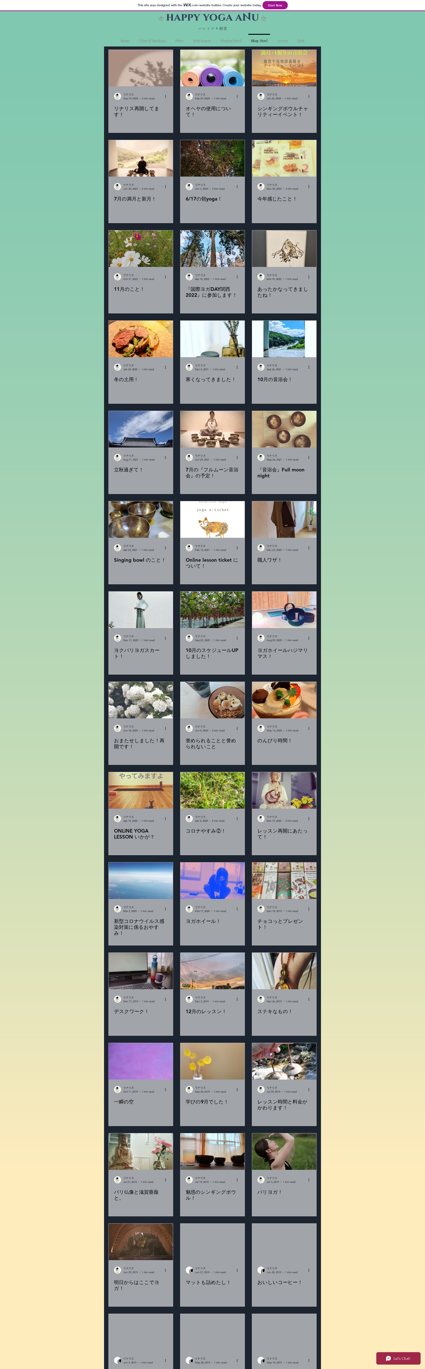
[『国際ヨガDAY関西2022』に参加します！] (212, 248)
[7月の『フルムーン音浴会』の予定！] (212, 429)
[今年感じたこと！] (284, 158)
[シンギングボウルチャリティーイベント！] (284, 68)
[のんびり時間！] (284, 700)
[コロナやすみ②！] (212, 790)
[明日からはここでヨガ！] (141, 1242)
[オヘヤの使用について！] (212, 68)
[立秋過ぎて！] (141, 429)
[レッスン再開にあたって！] (284, 790)
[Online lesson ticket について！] (212, 519)
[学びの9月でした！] (212, 1061)
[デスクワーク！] (141, 971)
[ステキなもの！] (284, 971)
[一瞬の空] (141, 1061)
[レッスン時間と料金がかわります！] (284, 1061)
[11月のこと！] (141, 248)
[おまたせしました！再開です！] (141, 700)
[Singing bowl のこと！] (141, 519)
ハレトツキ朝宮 (212, 28)
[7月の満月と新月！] (141, 158)
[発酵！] (212, 1332)
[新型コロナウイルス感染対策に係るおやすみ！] (141, 880)
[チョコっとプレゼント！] (284, 880)
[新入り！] (284, 1332)
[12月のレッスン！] (212, 971)
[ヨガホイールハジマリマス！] (284, 610)
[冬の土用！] (141, 339)
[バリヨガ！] (284, 1151)
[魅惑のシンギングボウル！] (212, 1151)
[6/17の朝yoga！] (212, 158)
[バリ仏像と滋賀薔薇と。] (141, 1151)
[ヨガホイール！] (212, 880)
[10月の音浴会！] (284, 339)
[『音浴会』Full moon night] (284, 429)
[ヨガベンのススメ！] (141, 1332)
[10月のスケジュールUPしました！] (212, 610)
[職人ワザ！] (284, 519)
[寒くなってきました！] (212, 339)
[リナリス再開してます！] (141, 68)
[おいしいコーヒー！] (284, 1242)
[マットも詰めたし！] (212, 1242)
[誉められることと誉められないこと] (212, 700)
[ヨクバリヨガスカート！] (141, 610)
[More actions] (167, 96)
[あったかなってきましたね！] (284, 248)
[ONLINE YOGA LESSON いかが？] (141, 790)
